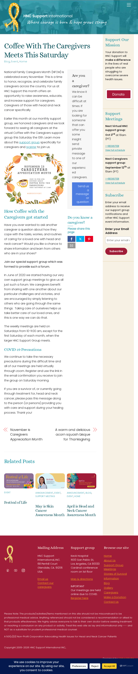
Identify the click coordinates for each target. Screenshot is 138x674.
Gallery (108, 588)
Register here (79, 598)
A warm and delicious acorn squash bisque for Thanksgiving (72, 434)
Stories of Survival (115, 574)
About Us (110, 560)
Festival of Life (15, 502)
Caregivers (111, 592)
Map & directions (82, 579)
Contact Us (111, 602)
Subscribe (116, 251)
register (31, 147)
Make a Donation (115, 597)
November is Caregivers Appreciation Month (26, 434)
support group (29, 142)
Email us (43, 579)
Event (14, 61)
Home (23, 61)
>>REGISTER (112, 146)
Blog (7, 61)
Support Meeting (45, 496)
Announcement (44, 492)
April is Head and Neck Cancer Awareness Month (81, 510)
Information (111, 578)
